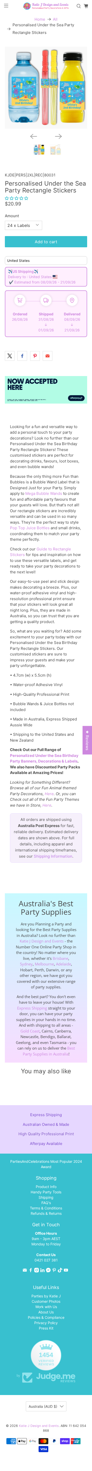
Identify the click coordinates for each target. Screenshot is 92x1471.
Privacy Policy (46, 1323)
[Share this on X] (10, 356)
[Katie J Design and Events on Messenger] (48, 1271)
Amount (12, 215)
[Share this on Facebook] (22, 356)
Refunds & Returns (46, 1213)
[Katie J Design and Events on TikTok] (60, 1271)
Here (49, 793)
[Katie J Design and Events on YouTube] (66, 1271)
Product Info (46, 1186)
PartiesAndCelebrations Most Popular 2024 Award (46, 1164)
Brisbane (60, 958)
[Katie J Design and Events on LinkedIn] (42, 1271)
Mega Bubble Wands (43, 493)
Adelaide (63, 963)
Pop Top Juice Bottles (30, 527)
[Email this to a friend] (47, 356)
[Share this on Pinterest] (35, 356)
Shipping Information (53, 856)
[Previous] (33, 136)
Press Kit (46, 1328)
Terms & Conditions (46, 1208)
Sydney (26, 963)
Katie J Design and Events (42, 941)
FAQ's (46, 1203)
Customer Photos (46, 1301)
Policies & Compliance (46, 1317)
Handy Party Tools (46, 1192)
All (55, 19)
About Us (46, 1312)
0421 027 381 (46, 1260)
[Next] (58, 136)
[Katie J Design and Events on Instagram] (36, 1271)
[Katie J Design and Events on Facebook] (30, 1271)
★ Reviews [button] (87, 740)
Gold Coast (30, 1031)
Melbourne (44, 963)
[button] (16, 198)
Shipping (46, 1197)
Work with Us (46, 1307)
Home (39, 19)
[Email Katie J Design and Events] (24, 1271)
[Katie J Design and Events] (46, 6)
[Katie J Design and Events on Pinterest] (54, 1271)
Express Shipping (32, 1008)
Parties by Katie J (46, 1296)
